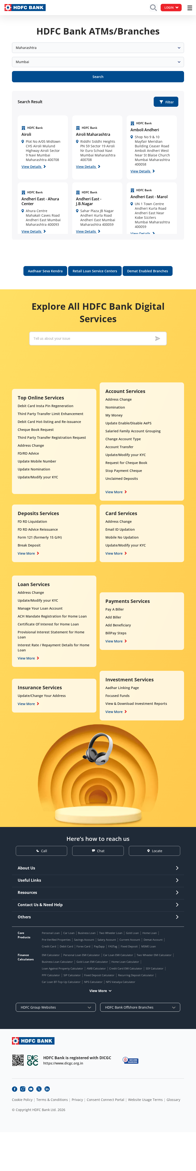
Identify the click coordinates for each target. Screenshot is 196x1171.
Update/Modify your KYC (38, 477)
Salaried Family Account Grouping (133, 431)
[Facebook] (14, 1089)
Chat (100, 851)
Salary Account (107, 939)
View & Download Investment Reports (136, 703)
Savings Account (84, 939)
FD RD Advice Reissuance (38, 529)
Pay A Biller (114, 609)
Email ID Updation (120, 529)
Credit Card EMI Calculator (125, 968)
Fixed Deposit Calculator (99, 975)
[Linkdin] (47, 1089)
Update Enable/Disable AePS (128, 423)
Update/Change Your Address (42, 695)
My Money (114, 415)
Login (169, 8)
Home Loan (149, 933)
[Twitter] (39, 1089)
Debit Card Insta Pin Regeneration (45, 406)
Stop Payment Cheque (123, 470)
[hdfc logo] (25, 7)
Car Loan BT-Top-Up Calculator (61, 982)
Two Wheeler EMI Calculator (154, 955)
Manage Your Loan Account (40, 608)
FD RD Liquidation (32, 521)
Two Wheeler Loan (110, 933)
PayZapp (99, 946)
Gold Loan (132, 933)
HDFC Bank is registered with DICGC (77, 1057)
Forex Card (83, 946)
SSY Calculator (154, 968)
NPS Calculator (93, 982)
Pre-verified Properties (56, 939)
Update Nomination (34, 469)
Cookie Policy (22, 1100)
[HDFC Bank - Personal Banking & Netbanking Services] (33, 1041)
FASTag (112, 946)
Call (44, 851)
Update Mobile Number (37, 461)
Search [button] (98, 76)
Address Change (31, 445)
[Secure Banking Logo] (130, 1060)
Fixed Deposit (129, 946)
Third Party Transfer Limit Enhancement (50, 413)
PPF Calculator (51, 975)
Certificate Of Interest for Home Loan (48, 624)
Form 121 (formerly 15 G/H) (40, 537)
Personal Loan (51, 933)
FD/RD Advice (28, 453)
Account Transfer (119, 447)
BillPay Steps (115, 633)
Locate (157, 851)
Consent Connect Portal (105, 1100)
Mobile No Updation (122, 537)
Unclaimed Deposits (121, 478)
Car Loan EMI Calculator (118, 955)
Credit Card (49, 946)
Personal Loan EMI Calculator (81, 955)
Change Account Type (123, 439)
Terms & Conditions (52, 1100)
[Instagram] (22, 1089)
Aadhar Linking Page (122, 687)
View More (114, 492)
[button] (166, 102)
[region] (43, 147)
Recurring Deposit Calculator (136, 975)
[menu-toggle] (189, 8)
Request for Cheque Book (126, 462)
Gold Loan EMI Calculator (92, 961)
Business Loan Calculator (57, 961)
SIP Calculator (72, 975)
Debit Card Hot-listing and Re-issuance (49, 421)
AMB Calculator (96, 968)
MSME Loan (148, 946)
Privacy (77, 1100)
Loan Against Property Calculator (62, 968)
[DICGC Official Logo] (33, 1060)
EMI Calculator (51, 955)
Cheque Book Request (36, 429)
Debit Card (66, 946)
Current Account (130, 939)
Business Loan (87, 933)
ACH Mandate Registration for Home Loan (52, 616)
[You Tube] (30, 1089)
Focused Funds (117, 695)
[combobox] (98, 47)
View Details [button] (32, 166)
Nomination (115, 407)
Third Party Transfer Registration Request (52, 437)
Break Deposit (29, 545)
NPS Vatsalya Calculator (120, 982)
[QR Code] (18, 1060)
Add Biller (113, 617)
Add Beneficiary (118, 625)
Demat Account (153, 939)
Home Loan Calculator (125, 961)
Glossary (173, 1100)
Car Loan (69, 933)
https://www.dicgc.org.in (63, 1063)
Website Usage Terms (145, 1100)
